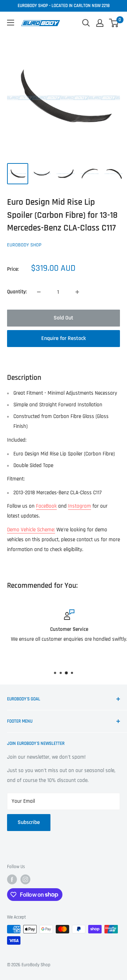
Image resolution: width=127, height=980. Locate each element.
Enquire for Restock (63, 338)
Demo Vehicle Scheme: (31, 529)
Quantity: (17, 291)
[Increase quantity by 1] (77, 292)
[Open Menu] (10, 22)
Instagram (79, 506)
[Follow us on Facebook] (12, 879)
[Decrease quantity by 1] (38, 292)
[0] (114, 23)
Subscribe (29, 822)
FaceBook (46, 506)
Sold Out (63, 318)
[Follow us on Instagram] (25, 879)
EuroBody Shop (24, 245)
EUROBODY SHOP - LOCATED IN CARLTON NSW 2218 (64, 5)
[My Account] (99, 23)
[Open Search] (86, 23)
